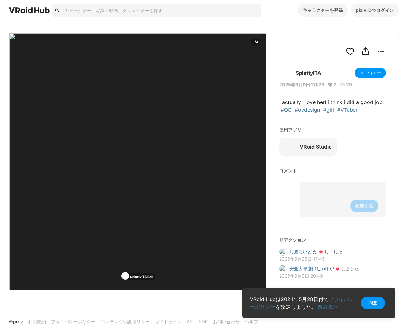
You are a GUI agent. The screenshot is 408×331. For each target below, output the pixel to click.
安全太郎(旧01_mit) (308, 268)
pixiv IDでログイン (375, 10)
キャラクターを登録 (323, 10)
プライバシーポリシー (73, 321)
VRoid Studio (316, 147)
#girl (328, 110)
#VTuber (347, 110)
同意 (372, 303)
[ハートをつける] (350, 51)
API (190, 321)
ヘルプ (251, 321)
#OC (286, 110)
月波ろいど (300, 251)
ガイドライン (168, 321)
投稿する (364, 205)
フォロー (373, 72)
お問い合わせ (226, 321)
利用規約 (37, 321)
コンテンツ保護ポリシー (125, 321)
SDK (203, 321)
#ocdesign (307, 110)
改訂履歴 (328, 307)
